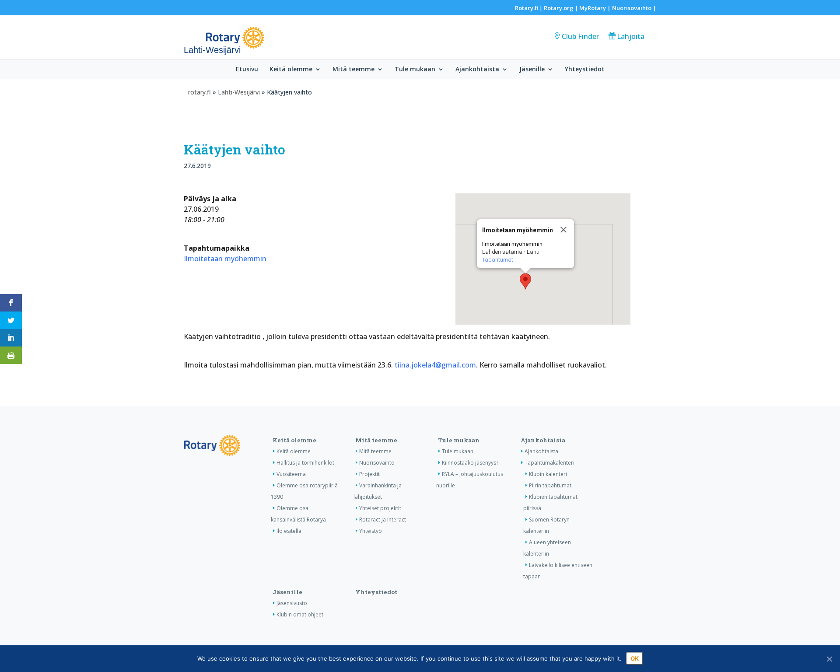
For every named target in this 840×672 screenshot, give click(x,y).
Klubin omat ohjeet (299, 614)
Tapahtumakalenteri (549, 462)
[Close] (563, 229)
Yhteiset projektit (380, 508)
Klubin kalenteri (548, 474)
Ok (634, 658)
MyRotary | (595, 8)
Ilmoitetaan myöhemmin (225, 258)
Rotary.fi (526, 8)
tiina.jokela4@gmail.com (435, 365)
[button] (525, 281)
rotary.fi (199, 92)
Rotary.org (559, 8)
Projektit (369, 474)
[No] (829, 658)
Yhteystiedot (585, 69)
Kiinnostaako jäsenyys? (470, 462)
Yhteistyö (370, 531)
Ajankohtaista (477, 69)
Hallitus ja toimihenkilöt (305, 462)
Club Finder (580, 36)
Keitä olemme (291, 69)
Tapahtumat (497, 259)
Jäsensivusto (291, 603)
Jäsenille (532, 69)
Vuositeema (291, 474)
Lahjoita (630, 36)
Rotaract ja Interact (382, 519)
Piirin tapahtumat (550, 485)
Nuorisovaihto (631, 8)
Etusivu (247, 69)
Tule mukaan (415, 69)
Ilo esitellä (288, 531)
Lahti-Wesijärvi (239, 92)
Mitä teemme (353, 69)
